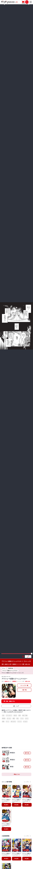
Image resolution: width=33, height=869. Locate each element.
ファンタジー (9, 715)
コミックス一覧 (24, 685)
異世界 (3, 718)
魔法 (14, 718)
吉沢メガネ (27, 664)
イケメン (19, 721)
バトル (22, 718)
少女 (3, 715)
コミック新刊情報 (7, 781)
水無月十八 (7, 664)
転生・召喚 (24, 715)
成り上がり (13, 721)
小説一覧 (24, 689)
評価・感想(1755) (10, 701)
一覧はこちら (16, 774)
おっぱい (25, 721)
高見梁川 (14, 664)
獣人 (18, 718)
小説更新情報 (5, 836)
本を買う (6, 804)
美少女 (15, 715)
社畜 (20, 715)
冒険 (3, 721)
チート (7, 721)
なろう (26, 718)
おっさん (9, 718)
